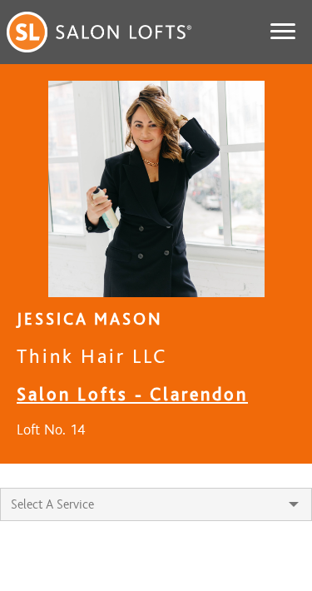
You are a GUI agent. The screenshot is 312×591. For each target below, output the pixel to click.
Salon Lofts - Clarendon (132, 394)
